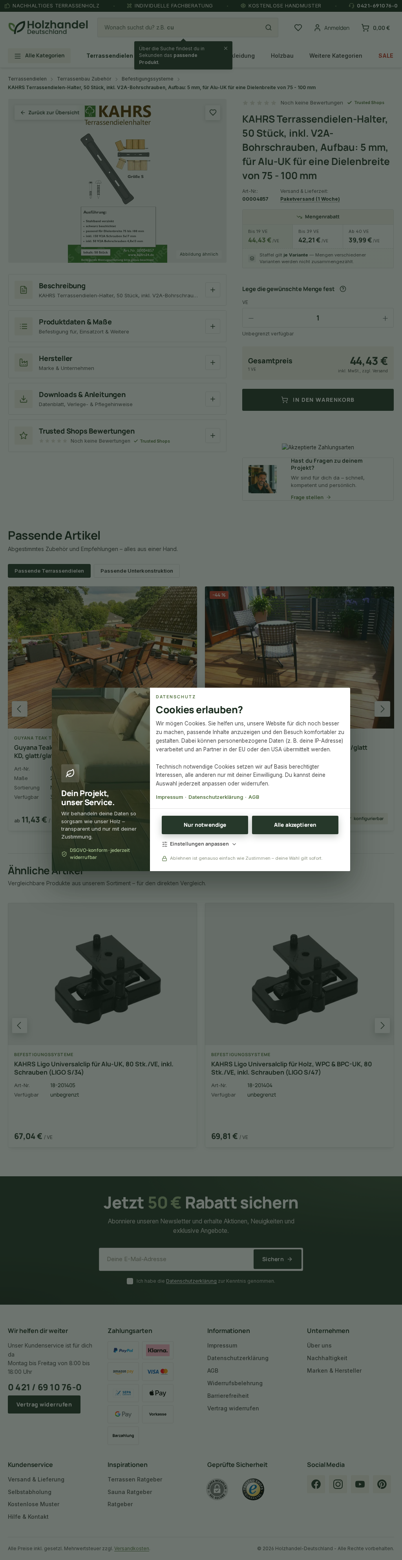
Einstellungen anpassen (199, 843)
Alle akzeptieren (295, 824)
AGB (254, 797)
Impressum (169, 797)
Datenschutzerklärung (215, 797)
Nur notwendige (205, 824)
